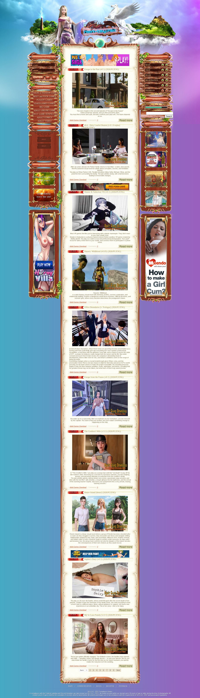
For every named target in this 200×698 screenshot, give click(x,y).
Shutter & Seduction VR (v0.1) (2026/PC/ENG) (104, 192)
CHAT (147, 70)
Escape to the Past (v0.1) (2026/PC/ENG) (101, 69)
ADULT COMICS (44, 117)
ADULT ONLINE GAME (44, 110)
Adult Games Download (78, 120)
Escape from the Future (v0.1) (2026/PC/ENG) (104, 377)
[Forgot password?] (48, 77)
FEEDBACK (150, 91)
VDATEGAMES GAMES (44, 103)
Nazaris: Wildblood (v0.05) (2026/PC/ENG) (102, 251)
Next (118, 670)
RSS (147, 85)
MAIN (147, 65)
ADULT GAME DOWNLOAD (44, 114)
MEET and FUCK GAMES (44, 96)
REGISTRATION (151, 80)
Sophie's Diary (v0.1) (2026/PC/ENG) (100, 559)
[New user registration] (54, 77)
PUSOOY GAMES (44, 100)
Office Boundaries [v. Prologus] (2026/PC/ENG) (104, 307)
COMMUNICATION (84, 686)
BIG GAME (45, 107)
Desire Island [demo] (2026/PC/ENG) (100, 492)
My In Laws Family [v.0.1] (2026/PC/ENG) (102, 615)
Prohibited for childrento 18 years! (44, 179)
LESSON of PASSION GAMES (44, 93)
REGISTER (110, 686)
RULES (148, 75)
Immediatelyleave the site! (44, 195)
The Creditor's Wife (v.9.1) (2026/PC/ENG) (102, 431)
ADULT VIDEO (45, 121)
